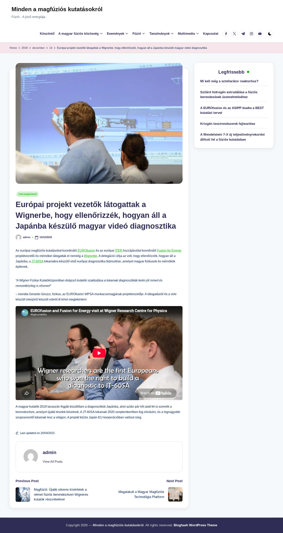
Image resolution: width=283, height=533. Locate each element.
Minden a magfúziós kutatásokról (57, 9)
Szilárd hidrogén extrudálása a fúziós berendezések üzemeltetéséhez (228, 94)
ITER (119, 250)
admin (49, 452)
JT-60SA (37, 261)
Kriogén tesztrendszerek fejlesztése (227, 124)
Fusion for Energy (169, 250)
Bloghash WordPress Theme (195, 525)
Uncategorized (27, 194)
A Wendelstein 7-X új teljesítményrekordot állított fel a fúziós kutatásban (232, 137)
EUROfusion (86, 250)
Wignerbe (90, 256)
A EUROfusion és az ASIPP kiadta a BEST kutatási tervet (232, 110)
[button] (52, 461)
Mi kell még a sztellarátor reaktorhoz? (229, 81)
